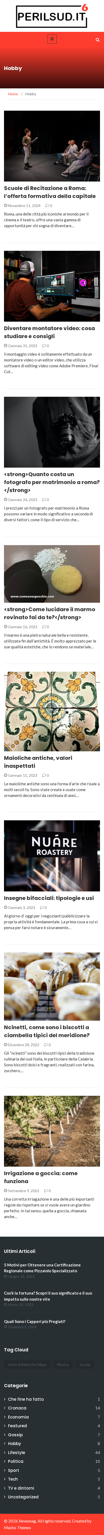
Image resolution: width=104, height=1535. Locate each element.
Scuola (84, 1364)
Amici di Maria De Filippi (27, 1364)
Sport (13, 1470)
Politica (15, 1461)
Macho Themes (17, 1527)
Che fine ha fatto (26, 1399)
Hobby (17, 178)
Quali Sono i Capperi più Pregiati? (34, 1321)
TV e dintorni (21, 1488)
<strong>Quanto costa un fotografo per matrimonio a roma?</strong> (52, 482)
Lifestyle (16, 1452)
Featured (17, 1426)
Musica (63, 1364)
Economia (18, 1417)
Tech (13, 1479)
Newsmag (27, 1521)
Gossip (15, 1435)
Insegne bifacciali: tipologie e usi (49, 898)
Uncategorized (23, 1497)
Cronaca (17, 1408)
